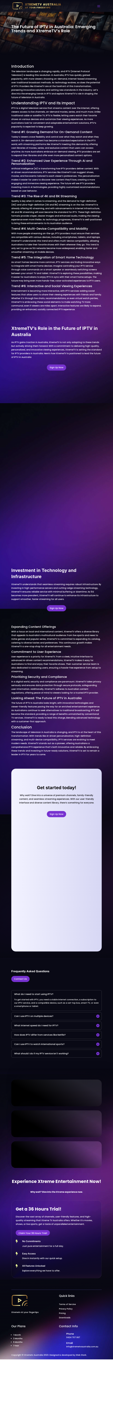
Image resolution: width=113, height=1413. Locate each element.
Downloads (64, 1317)
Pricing (62, 1313)
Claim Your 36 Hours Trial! (32, 1233)
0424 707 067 (73, 1337)
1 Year (16, 1345)
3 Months (17, 1338)
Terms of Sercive (67, 1304)
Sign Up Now (56, 367)
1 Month (17, 1335)
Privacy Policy (65, 1308)
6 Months (17, 1342)
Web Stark (81, 1355)
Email (69, 1343)
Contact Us (20, 978)
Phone (70, 1333)
